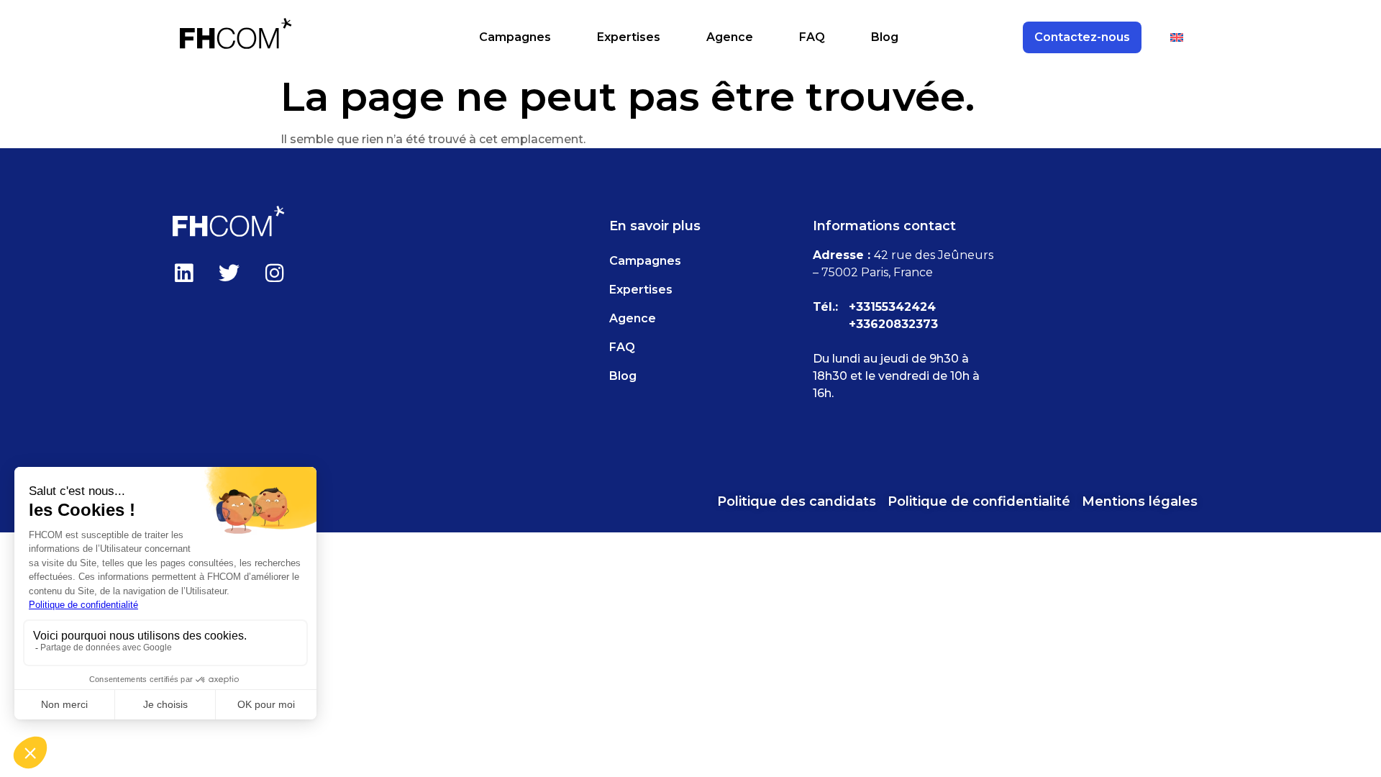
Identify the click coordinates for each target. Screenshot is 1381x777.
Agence (729, 37)
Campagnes (515, 37)
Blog (884, 37)
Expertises (628, 37)
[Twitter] (229, 273)
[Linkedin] (183, 273)
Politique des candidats (796, 501)
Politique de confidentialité (979, 501)
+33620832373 (893, 324)
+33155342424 (892, 307)
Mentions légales (1140, 501)
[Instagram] (274, 273)
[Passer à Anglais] (1177, 37)
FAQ (812, 37)
